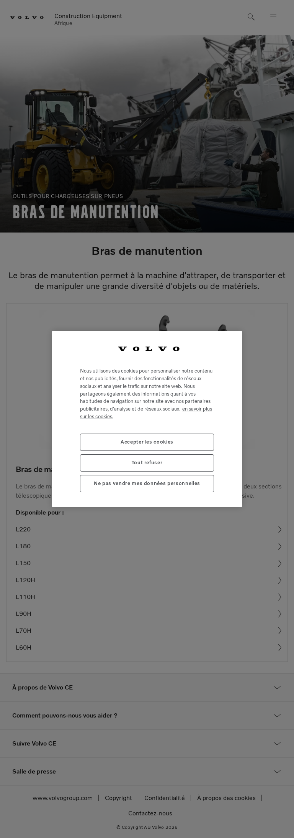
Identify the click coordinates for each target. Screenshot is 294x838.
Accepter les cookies (147, 442)
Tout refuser (147, 462)
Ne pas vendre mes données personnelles (147, 483)
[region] (147, 419)
